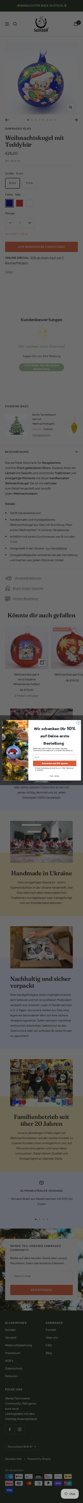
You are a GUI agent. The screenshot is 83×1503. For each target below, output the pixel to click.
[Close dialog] (78, 723)
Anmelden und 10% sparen (54, 763)
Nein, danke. (54, 776)
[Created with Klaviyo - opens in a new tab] (41, 782)
